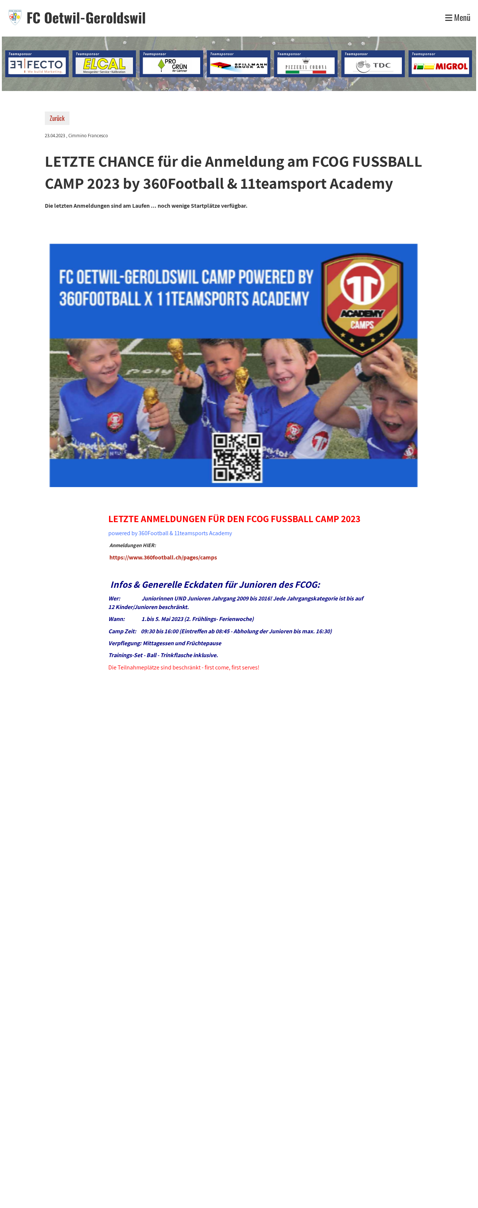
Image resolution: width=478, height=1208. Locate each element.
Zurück (57, 118)
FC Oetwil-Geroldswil (86, 17)
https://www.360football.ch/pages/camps (163, 557)
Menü (461, 17)
